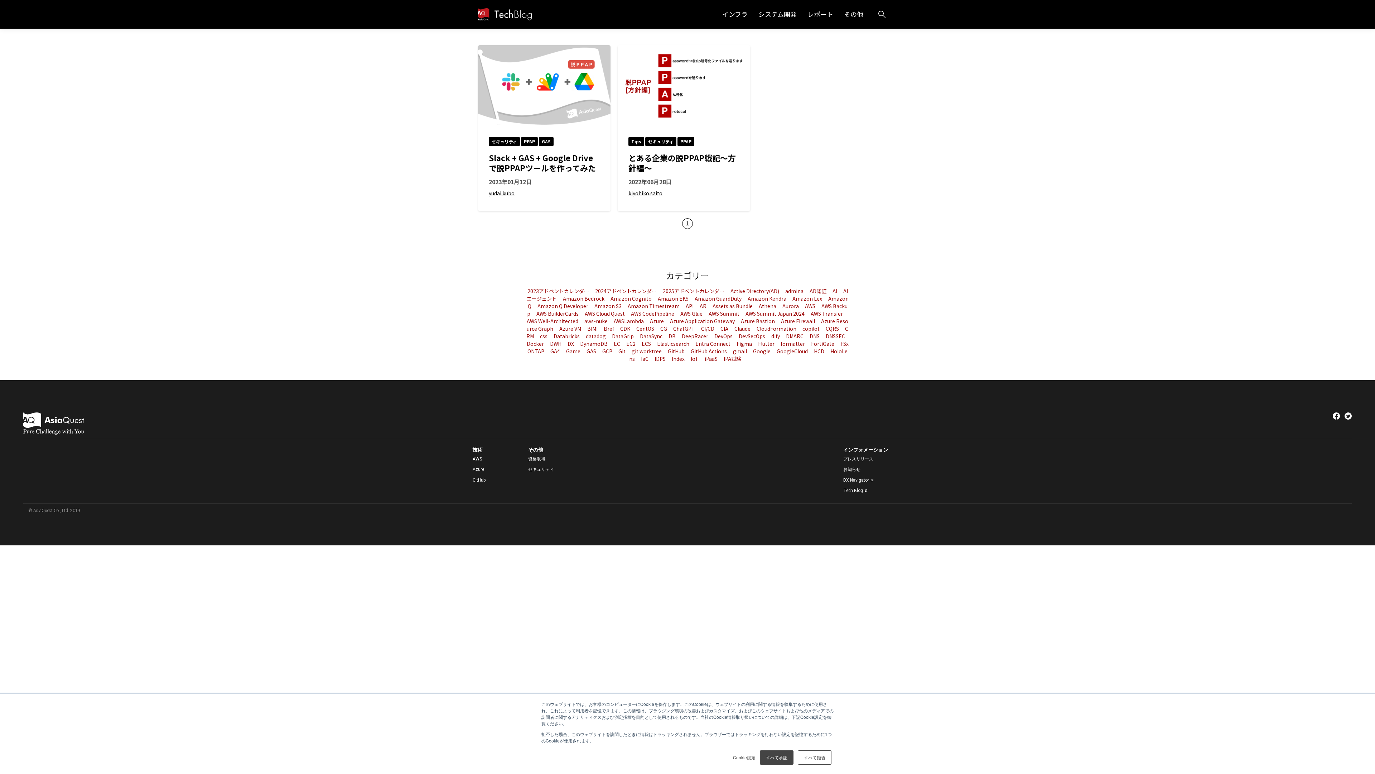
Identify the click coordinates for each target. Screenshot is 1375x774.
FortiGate (823, 343)
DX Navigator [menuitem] (856, 480)
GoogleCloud (793, 351)
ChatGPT (684, 328)
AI (835, 291)
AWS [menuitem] (477, 459)
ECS (647, 343)
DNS (815, 336)
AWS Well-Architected (553, 321)
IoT (695, 358)
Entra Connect (713, 343)
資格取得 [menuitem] (536, 459)
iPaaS (712, 358)
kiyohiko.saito (645, 193)
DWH (556, 343)
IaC (645, 358)
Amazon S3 (608, 306)
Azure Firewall (798, 321)
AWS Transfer (827, 313)
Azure (657, 321)
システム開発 (777, 14)
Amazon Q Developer (563, 306)
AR (704, 306)
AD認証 (819, 291)
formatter (793, 343)
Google (762, 351)
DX (571, 343)
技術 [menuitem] (478, 450)
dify (776, 336)
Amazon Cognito (632, 298)
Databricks (567, 336)
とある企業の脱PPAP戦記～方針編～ (682, 162)
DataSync (652, 336)
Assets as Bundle (733, 306)
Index (679, 358)
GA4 (555, 351)
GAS (546, 141)
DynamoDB (594, 343)
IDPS (661, 358)
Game (574, 351)
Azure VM (570, 328)
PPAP (529, 141)
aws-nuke (596, 321)
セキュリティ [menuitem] (541, 469)
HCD (819, 351)
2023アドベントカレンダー (558, 291)
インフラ (735, 14)
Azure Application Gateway (703, 321)
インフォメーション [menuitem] (865, 450)
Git (622, 351)
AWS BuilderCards (558, 313)
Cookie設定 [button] (744, 757)
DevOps (724, 336)
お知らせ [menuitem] (851, 469)
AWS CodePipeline (653, 313)
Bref (609, 328)
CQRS (833, 328)
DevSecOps (752, 336)
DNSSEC (835, 336)
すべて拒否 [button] (814, 757)
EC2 (631, 343)
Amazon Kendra (767, 298)
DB (673, 336)
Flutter (767, 343)
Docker (536, 343)
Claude (743, 328)
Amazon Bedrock (584, 298)
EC (617, 343)
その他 (853, 14)
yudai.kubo (502, 193)
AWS (810, 306)
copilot (811, 328)
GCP (607, 351)
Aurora (791, 306)
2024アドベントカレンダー (626, 291)
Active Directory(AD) (755, 291)
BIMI (593, 328)
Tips (636, 141)
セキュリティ (504, 141)
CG (664, 328)
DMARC (795, 336)
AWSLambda (629, 321)
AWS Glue (692, 313)
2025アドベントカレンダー (694, 291)
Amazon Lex (807, 298)
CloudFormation (777, 328)
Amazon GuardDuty (719, 298)
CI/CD (708, 328)
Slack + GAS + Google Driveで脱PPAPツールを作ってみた (542, 162)
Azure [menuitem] (478, 469)
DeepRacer (695, 336)
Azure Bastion (758, 321)
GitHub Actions (709, 351)
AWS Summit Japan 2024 (776, 313)
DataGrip (623, 336)
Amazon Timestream (654, 306)
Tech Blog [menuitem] (853, 490)
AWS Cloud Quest (605, 313)
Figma (745, 343)
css (544, 336)
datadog (596, 336)
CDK (625, 328)
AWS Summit (724, 313)
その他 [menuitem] (535, 450)
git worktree (647, 351)
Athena (768, 306)
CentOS (645, 328)
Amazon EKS (674, 298)
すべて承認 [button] (776, 757)
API (690, 306)
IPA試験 (732, 358)
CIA (724, 328)
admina (795, 291)
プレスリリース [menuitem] (858, 459)
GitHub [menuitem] (479, 480)
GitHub (677, 351)
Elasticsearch (673, 343)
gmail (740, 351)
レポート (820, 14)
